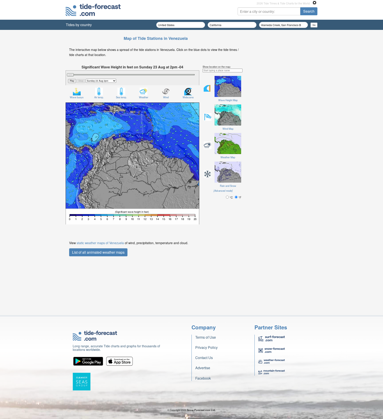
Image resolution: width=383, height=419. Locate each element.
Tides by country (79, 24)
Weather (143, 97)
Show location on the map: (217, 66)
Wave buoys (77, 97)
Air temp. (99, 97)
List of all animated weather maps (98, 252)
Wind (166, 97)
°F (239, 197)
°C (231, 197)
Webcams (188, 97)
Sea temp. (121, 97)
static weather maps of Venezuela (100, 243)
